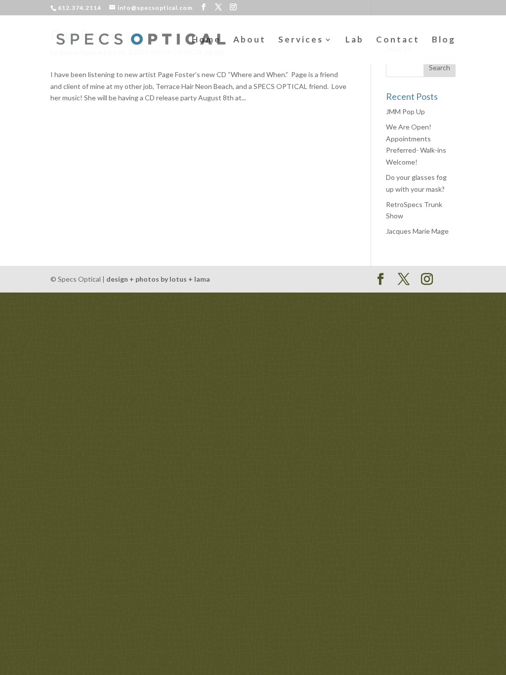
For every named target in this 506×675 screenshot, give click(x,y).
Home (206, 40)
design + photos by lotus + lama (158, 279)
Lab (354, 40)
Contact (398, 40)
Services (300, 40)
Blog (444, 40)
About (249, 40)
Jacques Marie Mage (417, 231)
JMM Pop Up (405, 111)
